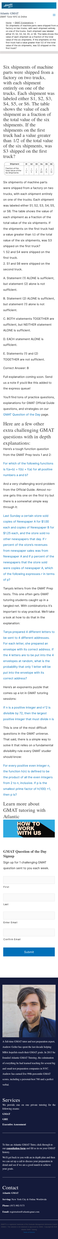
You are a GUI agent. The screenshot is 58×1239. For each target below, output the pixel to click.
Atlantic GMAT (9, 13)
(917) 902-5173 (17, 1205)
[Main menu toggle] (54, 15)
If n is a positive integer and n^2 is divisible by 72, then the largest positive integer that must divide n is (28, 713)
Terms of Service (29, 1232)
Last (6, 904)
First (6, 887)
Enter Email (10, 922)
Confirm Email (12, 939)
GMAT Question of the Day (21, 414)
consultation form (16, 1148)
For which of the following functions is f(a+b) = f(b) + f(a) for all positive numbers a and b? (28, 469)
